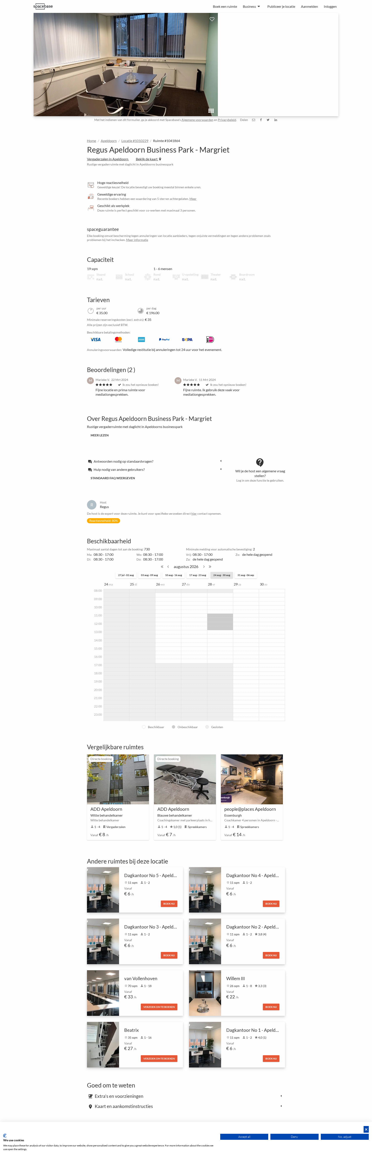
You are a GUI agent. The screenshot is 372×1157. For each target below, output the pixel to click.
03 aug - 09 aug (149, 575)
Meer (193, 199)
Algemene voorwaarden (197, 120)
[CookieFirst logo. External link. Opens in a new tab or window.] (4, 1136)
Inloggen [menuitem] (330, 6)
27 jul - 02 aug (126, 575)
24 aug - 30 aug (221, 575)
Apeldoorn (109, 141)
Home (91, 141)
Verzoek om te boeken (159, 1007)
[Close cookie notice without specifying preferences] (366, 1129)
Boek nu (169, 903)
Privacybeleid (227, 120)
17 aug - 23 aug (197, 575)
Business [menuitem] (249, 6)
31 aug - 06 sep (245, 575)
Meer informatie (137, 240)
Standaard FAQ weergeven (113, 478)
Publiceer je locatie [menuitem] (281, 6)
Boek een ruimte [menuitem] (225, 6)
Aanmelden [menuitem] (309, 6)
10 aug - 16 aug (173, 575)
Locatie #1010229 (134, 141)
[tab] (156, 461)
